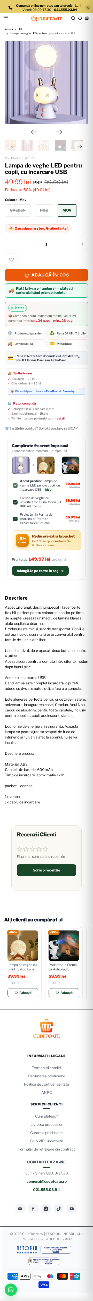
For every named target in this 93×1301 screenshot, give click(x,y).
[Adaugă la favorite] (11, 260)
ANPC (46, 1092)
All (20, 29)
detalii (61, 418)
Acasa (9, 29)
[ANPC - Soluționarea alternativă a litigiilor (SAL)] (44, 1261)
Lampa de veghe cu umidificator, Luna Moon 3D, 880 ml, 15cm (22, 967)
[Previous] (34, 132)
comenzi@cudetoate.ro (47, 1181)
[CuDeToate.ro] (46, 18)
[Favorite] (79, 18)
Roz (44, 210)
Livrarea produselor (46, 1124)
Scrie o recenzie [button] (46, 870)
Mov (67, 210)
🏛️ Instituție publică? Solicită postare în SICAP (41, 428)
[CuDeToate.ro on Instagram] (46, 1208)
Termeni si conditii (46, 1067)
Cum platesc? (46, 1116)
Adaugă (25, 993)
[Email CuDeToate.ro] (20, 1208)
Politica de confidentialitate (46, 1084)
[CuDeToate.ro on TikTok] (59, 1208)
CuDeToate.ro (32, 1234)
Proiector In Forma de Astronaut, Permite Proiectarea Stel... (64, 967)
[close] (87, 7)
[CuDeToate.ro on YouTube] (71, 1208)
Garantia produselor (46, 1132)
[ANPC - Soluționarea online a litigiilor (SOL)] (56, 1250)
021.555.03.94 (46, 1189)
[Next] (59, 132)
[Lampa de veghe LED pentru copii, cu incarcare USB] (46, 82)
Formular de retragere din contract (46, 1149)
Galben (18, 210)
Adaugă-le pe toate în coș (37, 571)
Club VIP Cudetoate (46, 1141)
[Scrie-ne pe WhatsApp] (11, 1289)
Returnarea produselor (46, 1076)
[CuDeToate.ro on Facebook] (33, 1208)
